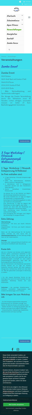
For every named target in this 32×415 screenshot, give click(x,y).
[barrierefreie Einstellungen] (20, 1)
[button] (9, 49)
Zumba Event (9, 66)
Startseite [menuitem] (11, 15)
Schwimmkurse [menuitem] (13, 20)
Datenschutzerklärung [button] (10, 400)
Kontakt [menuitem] (10, 38)
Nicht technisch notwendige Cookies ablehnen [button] (16, 409)
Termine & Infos (24, 141)
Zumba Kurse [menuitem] (12, 42)
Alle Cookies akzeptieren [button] (16, 404)
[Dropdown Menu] (29, 17)
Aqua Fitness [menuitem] (12, 24)
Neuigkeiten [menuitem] (12, 33)
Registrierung (27, 4)
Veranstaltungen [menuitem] (14, 29)
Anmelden (28, 1)
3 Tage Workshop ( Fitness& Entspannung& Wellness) (12, 157)
